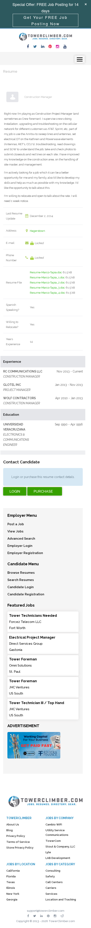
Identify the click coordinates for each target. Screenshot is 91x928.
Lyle (48, 852)
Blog (9, 830)
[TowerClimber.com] (45, 36)
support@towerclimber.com (45, 910)
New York (12, 893)
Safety (50, 876)
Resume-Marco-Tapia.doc (46, 272)
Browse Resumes (21, 573)
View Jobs (15, 531)
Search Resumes (20, 580)
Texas (10, 882)
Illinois (10, 887)
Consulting (53, 870)
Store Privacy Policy (19, 847)
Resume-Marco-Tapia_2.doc (47, 282)
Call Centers (54, 882)
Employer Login (19, 546)
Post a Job (15, 524)
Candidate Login (20, 587)
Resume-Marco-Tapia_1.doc (47, 277)
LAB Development (58, 858)
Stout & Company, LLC (60, 846)
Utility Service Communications (57, 832)
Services (51, 893)
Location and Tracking (61, 899)
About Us (12, 824)
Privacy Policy (15, 836)
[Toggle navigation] (79, 59)
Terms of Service (18, 841)
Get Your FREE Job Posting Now (45, 20)
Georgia (11, 899)
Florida (11, 876)
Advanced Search (21, 538)
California (13, 870)
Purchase (43, 491)
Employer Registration (25, 553)
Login (15, 491)
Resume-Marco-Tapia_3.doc (47, 287)
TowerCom (53, 840)
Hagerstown (37, 230)
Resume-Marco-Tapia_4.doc (47, 292)
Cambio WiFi (54, 824)
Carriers (51, 887)
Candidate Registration (25, 594)
